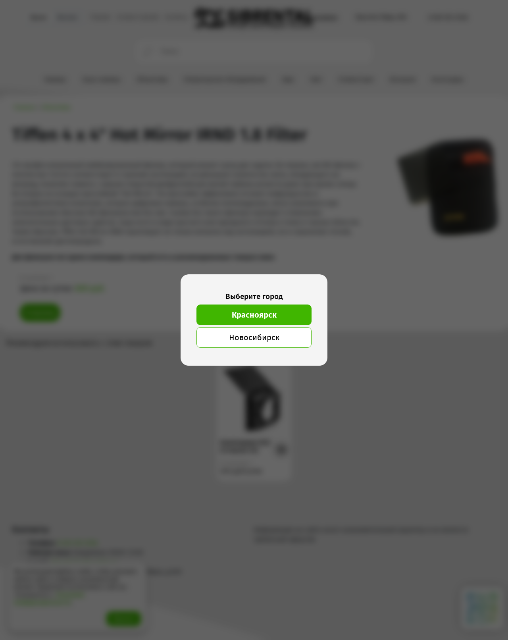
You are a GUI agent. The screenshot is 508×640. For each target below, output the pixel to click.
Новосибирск (254, 337)
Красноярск (254, 315)
